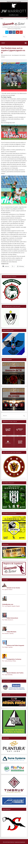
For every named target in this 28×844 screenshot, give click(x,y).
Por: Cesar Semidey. (7, 674)
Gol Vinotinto (22, 55)
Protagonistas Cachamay (14, 659)
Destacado (16, 55)
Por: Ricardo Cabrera (8, 633)
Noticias (3, 56)
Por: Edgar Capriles (7, 647)
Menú (2, 18)
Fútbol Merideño (11, 632)
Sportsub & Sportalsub (20, 842)
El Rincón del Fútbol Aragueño (15, 645)
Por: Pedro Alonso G (7, 620)
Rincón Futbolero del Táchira (15, 673)
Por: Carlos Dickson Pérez (9, 661)
